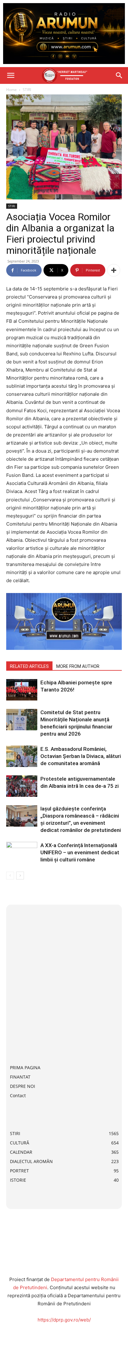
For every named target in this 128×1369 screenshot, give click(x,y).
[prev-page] (10, 875)
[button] (11, 75)
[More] (113, 270)
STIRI (27, 89)
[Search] (119, 75)
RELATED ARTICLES (29, 666)
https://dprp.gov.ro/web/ (64, 1320)
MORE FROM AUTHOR (77, 666)
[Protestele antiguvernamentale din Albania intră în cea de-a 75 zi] (21, 786)
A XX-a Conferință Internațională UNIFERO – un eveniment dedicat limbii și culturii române (79, 852)
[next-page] (20, 875)
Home (11, 89)
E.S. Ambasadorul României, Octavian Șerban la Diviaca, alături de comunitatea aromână (80, 756)
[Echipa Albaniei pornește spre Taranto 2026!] (21, 689)
